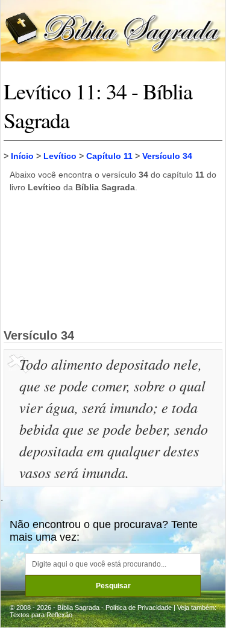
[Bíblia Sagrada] (113, 30)
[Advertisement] (113, 260)
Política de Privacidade (138, 607)
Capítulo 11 (109, 156)
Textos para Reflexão (41, 614)
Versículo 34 (167, 156)
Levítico (60, 156)
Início (22, 156)
